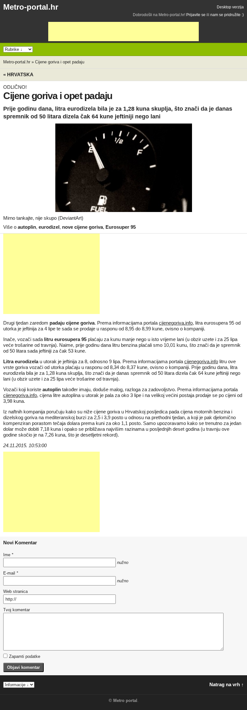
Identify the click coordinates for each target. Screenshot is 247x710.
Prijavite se (196, 15)
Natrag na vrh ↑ (226, 684)
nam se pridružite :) (227, 15)
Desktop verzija (230, 7)
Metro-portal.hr (30, 7)
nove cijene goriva (82, 227)
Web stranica (15, 591)
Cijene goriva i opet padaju (59, 62)
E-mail (10, 573)
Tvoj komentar (16, 609)
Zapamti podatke (24, 656)
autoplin (27, 227)
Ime (8, 554)
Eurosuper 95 (120, 227)
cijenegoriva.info (176, 323)
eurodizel (49, 227)
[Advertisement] (123, 31)
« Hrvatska (18, 74)
